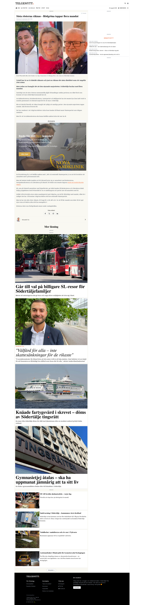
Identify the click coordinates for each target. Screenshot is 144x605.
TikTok (61, 586)
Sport (43, 8)
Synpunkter (45, 588)
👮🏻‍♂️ (31, 8)
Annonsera (45, 586)
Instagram (61, 583)
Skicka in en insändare (48, 591)
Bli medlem (76, 587)
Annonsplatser (29, 583)
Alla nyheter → (51, 570)
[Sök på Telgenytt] (125, 3)
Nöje (47, 8)
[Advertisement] (109, 22)
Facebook (62, 588)
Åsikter (38, 8)
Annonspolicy (30, 595)
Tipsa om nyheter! (46, 583)
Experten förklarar (30, 586)
